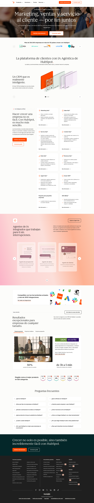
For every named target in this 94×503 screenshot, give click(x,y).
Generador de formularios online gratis (18, 480)
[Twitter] (47, 490)
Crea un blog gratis (16, 472)
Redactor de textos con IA (31, 468)
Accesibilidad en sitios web (57, 498)
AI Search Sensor (46, 464)
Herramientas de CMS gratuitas (32, 470)
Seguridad (46, 498)
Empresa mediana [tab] (29, 331)
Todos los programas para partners (73, 473)
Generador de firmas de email (48, 466)
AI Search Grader (46, 462)
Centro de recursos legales (24, 498)
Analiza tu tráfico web (31, 462)
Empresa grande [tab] (19, 331)
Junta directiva (59, 468)
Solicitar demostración (65, 2)
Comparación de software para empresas (49, 473)
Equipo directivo (59, 466)
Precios (35, 2)
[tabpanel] (47, 352)
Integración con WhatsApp (32, 474)
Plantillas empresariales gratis (49, 470)
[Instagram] (39, 490)
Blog (57, 472)
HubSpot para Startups (73, 482)
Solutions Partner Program (74, 476)
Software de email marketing (32, 464)
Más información (43, 125)
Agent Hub (14, 470)
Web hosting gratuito (16, 468)
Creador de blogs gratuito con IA (18, 476)
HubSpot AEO (15, 464)
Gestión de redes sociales (17, 482)
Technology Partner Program (74, 479)
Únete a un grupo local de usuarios (73, 465)
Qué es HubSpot (15, 462)
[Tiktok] (58, 490)
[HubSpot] (13, 2)
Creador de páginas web (31, 466)
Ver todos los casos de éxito (74, 312)
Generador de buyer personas (48, 468)
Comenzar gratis (77, 2)
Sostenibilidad (60, 474)
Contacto (57, 476)
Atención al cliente (72, 462)
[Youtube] (43, 490)
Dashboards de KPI (30, 476)
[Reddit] (54, 490)
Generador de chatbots (16, 474)
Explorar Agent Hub (75, 220)
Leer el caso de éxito (60, 354)
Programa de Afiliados (74, 484)
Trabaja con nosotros (61, 464)
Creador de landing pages (31, 472)
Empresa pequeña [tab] (40, 331)
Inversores (59, 470)
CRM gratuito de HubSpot (17, 466)
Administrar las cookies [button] (70, 498)
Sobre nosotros (59, 462)
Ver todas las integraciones (24, 300)
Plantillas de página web (48, 476)
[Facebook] (36, 490)
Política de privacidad (37, 498)
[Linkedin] (51, 490)
